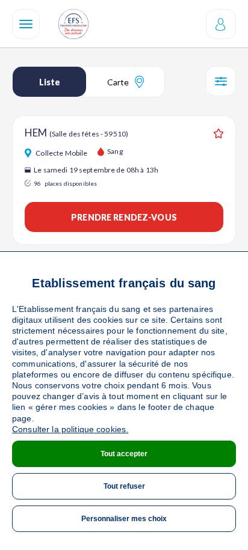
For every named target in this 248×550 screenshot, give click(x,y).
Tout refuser (124, 486)
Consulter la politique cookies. (70, 429)
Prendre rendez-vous (124, 217)
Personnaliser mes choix (124, 519)
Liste (49, 82)
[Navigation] (26, 24)
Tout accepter (124, 454)
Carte (118, 82)
